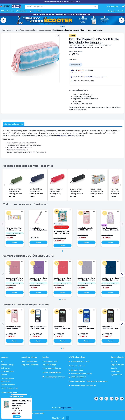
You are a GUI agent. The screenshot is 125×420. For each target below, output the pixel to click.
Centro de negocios (78, 377)
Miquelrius (78, 48)
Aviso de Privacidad (49, 361)
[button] (3, 224)
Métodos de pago (49, 365)
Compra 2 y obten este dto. (13, 233)
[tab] (62, 251)
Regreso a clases (117, 365)
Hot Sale (114, 361)
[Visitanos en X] (117, 398)
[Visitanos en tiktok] (96, 398)
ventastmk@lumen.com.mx (81, 373)
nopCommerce (67, 408)
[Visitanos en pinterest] (111, 398)
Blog (2, 361)
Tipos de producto (8, 385)
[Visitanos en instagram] (101, 398)
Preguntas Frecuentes (30, 365)
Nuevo (104, 225)
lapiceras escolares (64, 135)
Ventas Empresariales (9, 388)
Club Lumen (5, 368)
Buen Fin (114, 368)
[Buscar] (95, 6)
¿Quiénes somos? (7, 371)
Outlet (72, 35)
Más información (77, 73)
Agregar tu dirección (116, 11)
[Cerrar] (123, 14)
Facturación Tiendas (29, 361)
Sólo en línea (58, 224)
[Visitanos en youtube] (122, 398)
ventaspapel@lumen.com (55, 377)
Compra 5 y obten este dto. (13, 284)
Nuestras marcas (7, 378)
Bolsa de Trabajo (7, 365)
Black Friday (115, 371)
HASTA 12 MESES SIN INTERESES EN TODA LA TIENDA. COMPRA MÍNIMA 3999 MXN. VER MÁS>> (62, 14)
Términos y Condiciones (51, 368)
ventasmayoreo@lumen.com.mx (83, 385)
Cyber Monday (116, 375)
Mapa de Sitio (6, 381)
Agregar (14, 242)
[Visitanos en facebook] (106, 398)
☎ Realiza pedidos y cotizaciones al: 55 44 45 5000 (61, 2)
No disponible (75, 64)
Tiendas (4, 375)
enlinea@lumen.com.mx (80, 361)
